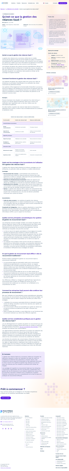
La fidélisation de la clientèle (12, 9)
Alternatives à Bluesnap (61, 429)
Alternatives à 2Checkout (61, 420)
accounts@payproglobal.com (7, 421)
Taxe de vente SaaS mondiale (46, 417)
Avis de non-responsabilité (61, 467)
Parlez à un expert (6, 397)
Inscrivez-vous (63, 3)
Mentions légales (59, 465)
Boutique (42, 450)
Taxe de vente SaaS (45, 441)
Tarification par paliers (30, 435)
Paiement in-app (44, 424)
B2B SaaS (27, 419)
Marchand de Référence (45, 420)
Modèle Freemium (29, 434)
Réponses (3, 9)
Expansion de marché (45, 427)
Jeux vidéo (28, 425)
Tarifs (37, 3)
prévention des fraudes (45, 430)
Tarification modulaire (30, 440)
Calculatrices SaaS (44, 443)
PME (27, 445)
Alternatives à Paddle (61, 419)
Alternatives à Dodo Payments (62, 434)
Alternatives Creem (60, 431)
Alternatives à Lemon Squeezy (62, 428)
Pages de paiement (60, 442)
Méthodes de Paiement (45, 446)
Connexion (55, 3)
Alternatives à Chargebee (61, 425)
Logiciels (27, 424)
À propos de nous (59, 453)
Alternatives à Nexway (61, 432)
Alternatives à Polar (60, 435)
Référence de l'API (60, 439)
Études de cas (44, 444)
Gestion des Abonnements (31, 431)
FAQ (57, 451)
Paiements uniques (29, 432)
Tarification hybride (29, 437)
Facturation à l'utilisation (30, 438)
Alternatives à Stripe (60, 417)
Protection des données (61, 463)
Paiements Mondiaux (45, 419)
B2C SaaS (27, 421)
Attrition (62, 64)
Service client (43, 429)
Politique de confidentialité (6, 467)
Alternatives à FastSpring (61, 422)
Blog (42, 440)
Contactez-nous (31, 3)
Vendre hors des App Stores (31, 427)
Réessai (58, 64)
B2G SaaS (27, 422)
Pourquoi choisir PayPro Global (61, 456)
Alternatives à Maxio (60, 426)
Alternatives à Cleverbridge (62, 423)
